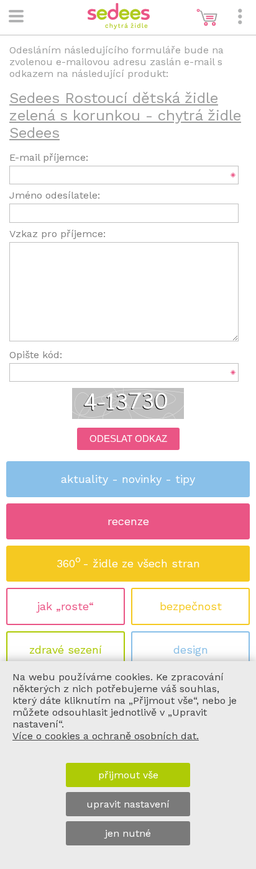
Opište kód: (35, 355)
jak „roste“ (65, 606)
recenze (128, 521)
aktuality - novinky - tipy (128, 478)
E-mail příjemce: (48, 157)
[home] (119, 26)
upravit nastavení (128, 804)
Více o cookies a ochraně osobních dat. (105, 736)
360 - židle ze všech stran (128, 562)
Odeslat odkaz (128, 439)
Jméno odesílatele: (54, 195)
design (190, 649)
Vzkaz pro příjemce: (57, 234)
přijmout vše (128, 775)
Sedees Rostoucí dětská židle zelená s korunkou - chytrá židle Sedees (125, 115)
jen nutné (128, 833)
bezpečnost (191, 606)
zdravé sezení (65, 649)
